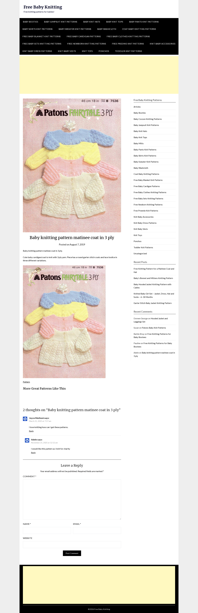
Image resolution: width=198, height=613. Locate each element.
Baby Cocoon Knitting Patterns (148, 119)
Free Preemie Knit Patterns (128, 43)
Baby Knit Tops (114, 21)
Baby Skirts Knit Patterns (37, 29)
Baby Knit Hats (91, 21)
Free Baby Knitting (43, 7)
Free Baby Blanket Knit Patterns (41, 36)
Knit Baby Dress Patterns (37, 51)
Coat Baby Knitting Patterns (139, 29)
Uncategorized (140, 253)
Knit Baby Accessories (163, 43)
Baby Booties (30, 21)
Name (27, 524)
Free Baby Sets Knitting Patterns (41, 43)
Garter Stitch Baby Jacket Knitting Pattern (153, 303)
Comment (29, 476)
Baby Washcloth (106, 29)
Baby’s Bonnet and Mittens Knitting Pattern (153, 278)
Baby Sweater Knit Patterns (75, 29)
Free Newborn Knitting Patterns (86, 43)
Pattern (26, 382)
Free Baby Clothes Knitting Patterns (128, 36)
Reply (31, 431)
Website (27, 538)
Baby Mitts (139, 143)
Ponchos (104, 51)
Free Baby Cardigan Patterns (84, 36)
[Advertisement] (99, 75)
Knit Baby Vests (67, 51)
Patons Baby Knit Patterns (154, 328)
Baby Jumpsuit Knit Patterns (60, 21)
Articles (137, 107)
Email (77, 524)
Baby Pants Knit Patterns (144, 21)
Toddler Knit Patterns (128, 51)
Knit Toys (87, 51)
